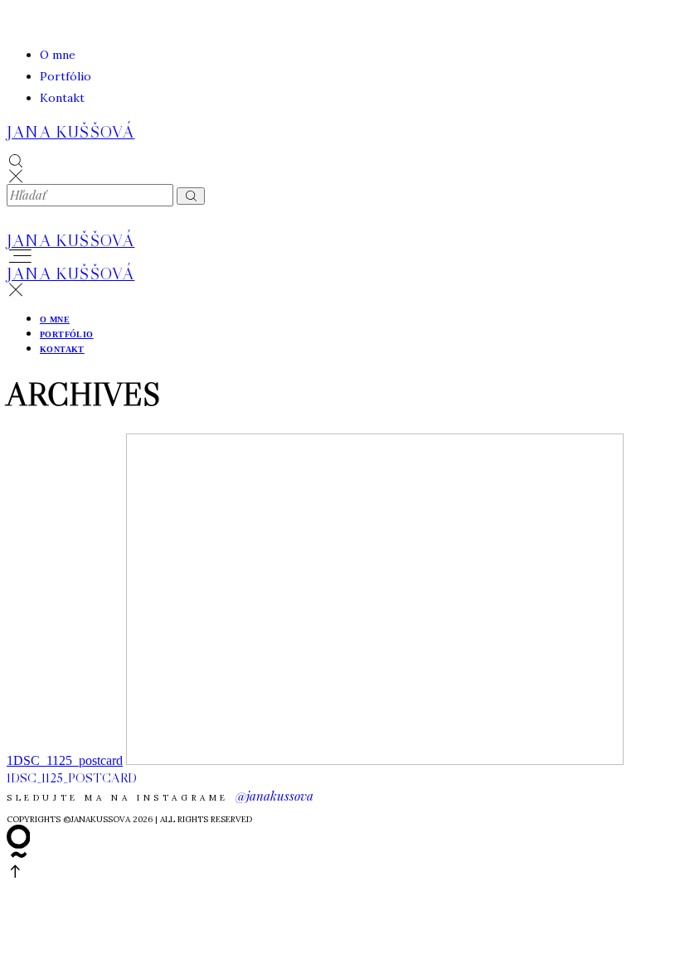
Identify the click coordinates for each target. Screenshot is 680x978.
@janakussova (274, 795)
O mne (57, 54)
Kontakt (62, 97)
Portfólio (65, 76)
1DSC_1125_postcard (65, 760)
